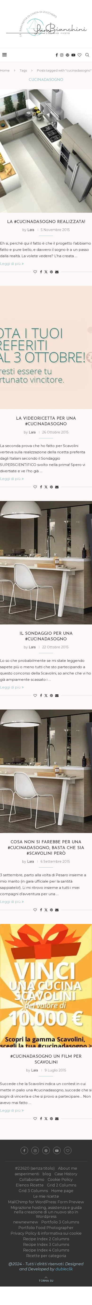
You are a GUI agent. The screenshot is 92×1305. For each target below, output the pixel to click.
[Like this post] (35, 272)
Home (5, 70)
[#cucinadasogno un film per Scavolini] (46, 985)
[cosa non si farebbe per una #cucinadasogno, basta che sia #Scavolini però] (46, 771)
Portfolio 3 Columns (60, 1222)
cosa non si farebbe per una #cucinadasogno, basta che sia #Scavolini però (46, 848)
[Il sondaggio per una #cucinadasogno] (46, 562)
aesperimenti (27, 1174)
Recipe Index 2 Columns (46, 1239)
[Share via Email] (57, 272)
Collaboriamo (31, 1179)
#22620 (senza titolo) (35, 1168)
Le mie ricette (46, 1196)
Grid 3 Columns (33, 1191)
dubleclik (64, 1269)
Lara (30, 230)
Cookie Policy (60, 1179)
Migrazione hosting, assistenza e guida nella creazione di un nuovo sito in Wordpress (46, 1212)
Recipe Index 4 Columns (46, 1250)
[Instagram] (61, 55)
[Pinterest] (67, 55)
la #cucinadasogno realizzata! (46, 222)
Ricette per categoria (46, 1256)
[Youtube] (73, 55)
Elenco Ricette (30, 1185)
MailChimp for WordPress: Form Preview (46, 1202)
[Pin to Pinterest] (51, 272)
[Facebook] (57, 55)
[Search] (87, 55)
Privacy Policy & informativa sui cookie (46, 1233)
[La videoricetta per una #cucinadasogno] (46, 347)
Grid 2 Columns (61, 1185)
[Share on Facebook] (41, 272)
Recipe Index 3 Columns (46, 1244)
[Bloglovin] (79, 55)
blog (46, 1174)
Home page (62, 1191)
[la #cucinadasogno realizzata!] (46, 151)
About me (67, 1168)
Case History (65, 1174)
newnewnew (25, 1222)
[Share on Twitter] (46, 272)
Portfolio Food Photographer (46, 1228)
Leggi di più (10, 263)
